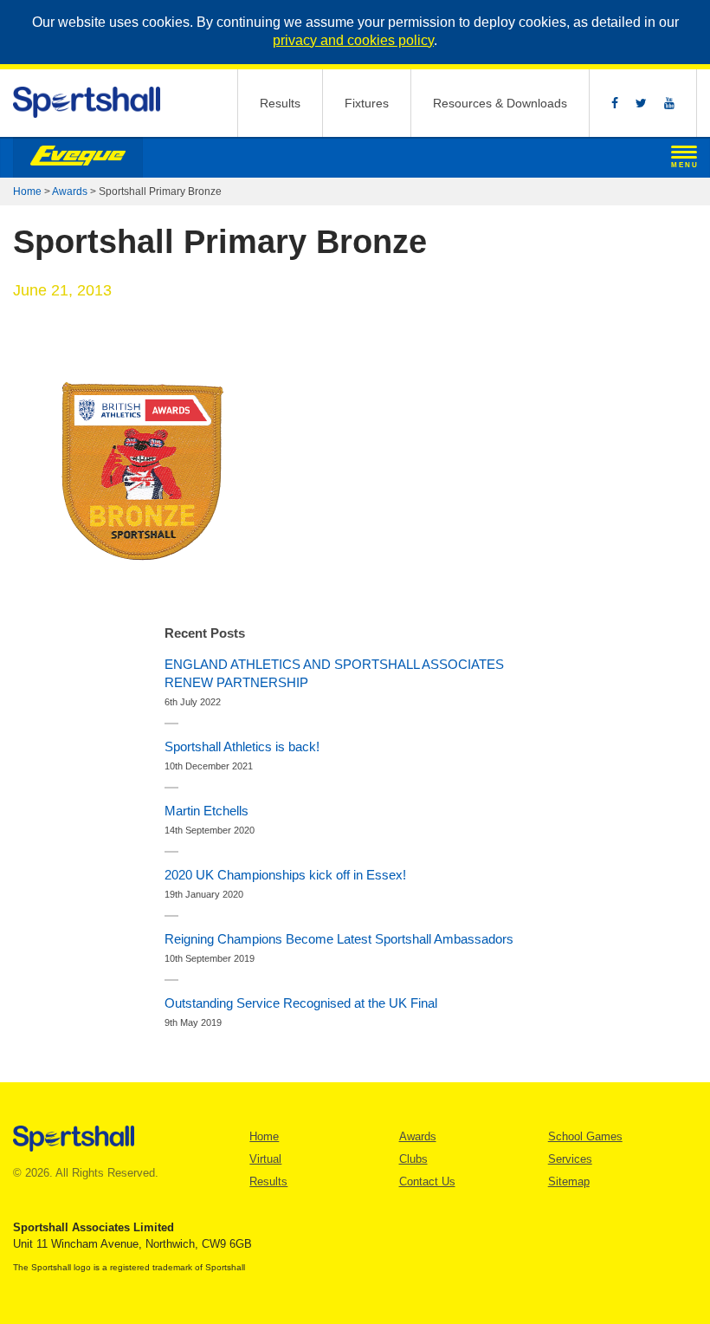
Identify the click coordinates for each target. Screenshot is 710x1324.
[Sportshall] (88, 103)
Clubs (413, 1158)
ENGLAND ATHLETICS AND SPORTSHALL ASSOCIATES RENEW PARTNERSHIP (334, 673)
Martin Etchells (206, 810)
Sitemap (569, 1181)
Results (280, 103)
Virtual (265, 1158)
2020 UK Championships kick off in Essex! (285, 874)
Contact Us (427, 1181)
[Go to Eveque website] (78, 157)
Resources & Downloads (500, 103)
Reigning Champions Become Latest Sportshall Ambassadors (339, 938)
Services (570, 1158)
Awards (69, 191)
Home (27, 191)
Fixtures (367, 103)
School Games (585, 1136)
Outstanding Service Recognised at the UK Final (301, 1003)
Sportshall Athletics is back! (242, 746)
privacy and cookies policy (353, 40)
